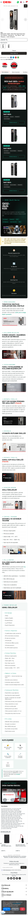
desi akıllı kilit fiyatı (21, 813)
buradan (18, 774)
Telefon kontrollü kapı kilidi (6, 823)
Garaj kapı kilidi (4, 813)
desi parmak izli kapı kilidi (15, 817)
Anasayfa (10, 855)
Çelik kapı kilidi (19, 821)
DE (9, 912)
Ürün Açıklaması (5, 72)
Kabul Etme (22, 909)
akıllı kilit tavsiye (4, 812)
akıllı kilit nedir (11, 818)
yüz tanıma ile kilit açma (6, 808)
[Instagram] (8, 878)
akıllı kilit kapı (4, 818)
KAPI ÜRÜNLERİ (9, 59)
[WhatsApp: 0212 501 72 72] (18, 2)
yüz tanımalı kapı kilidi (18, 826)
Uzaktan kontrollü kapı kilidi (18, 823)
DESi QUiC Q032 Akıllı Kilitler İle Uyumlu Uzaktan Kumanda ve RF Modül (21, 845)
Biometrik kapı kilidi (5, 817)
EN (7, 912)
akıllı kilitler (10, 816)
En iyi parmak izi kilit (5, 824)
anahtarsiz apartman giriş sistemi (8, 821)
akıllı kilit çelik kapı (18, 818)
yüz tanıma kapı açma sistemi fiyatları (9, 827)
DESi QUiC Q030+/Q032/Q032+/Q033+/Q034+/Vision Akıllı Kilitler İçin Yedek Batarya (7, 845)
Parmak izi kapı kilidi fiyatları (7, 826)
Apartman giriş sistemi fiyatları (7, 811)
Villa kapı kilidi (16, 809)
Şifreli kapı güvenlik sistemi (7, 809)
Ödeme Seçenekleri (16, 72)
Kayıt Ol (23, 867)
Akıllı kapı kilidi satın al (15, 824)
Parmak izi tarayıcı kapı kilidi (15, 812)
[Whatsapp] (20, 878)
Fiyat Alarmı (4, 57)
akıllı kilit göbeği (18, 811)
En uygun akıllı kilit (12, 813)
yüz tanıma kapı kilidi (16, 808)
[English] (21, 2)
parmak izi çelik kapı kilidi (6, 814)
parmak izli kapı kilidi (14, 819)
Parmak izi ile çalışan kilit (6, 822)
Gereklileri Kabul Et (15, 909)
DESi (2, 32)
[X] (14, 878)
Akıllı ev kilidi (15, 822)
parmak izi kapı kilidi (5, 819)
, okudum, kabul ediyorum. (12, 870)
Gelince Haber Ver (14, 53)
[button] (2, 19)
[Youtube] (11, 878)
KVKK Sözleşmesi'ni (7, 870)
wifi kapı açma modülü (17, 814)
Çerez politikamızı (17, 903)
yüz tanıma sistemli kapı (6, 828)
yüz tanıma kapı (16, 816)
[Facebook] (17, 878)
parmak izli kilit (4, 816)
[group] (14, 19)
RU (12, 912)
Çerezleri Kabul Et (7, 909)
